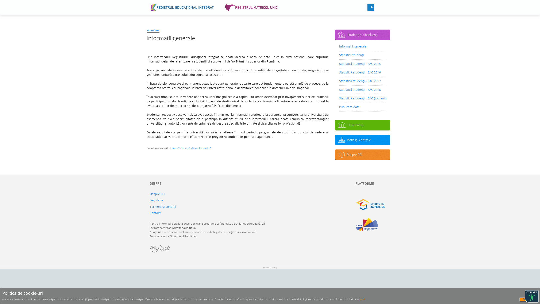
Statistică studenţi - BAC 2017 (360, 81)
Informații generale (352, 46)
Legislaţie (156, 200)
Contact (155, 213)
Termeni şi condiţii (163, 207)
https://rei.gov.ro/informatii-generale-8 (191, 148)
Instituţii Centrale (359, 140)
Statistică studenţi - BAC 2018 (360, 90)
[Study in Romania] (372, 204)
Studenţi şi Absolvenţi (362, 35)
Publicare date (349, 107)
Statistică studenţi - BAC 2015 (360, 64)
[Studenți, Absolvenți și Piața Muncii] (372, 224)
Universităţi (355, 125)
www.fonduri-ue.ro (184, 228)
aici (362, 299)
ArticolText (153, 30)
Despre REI (354, 154)
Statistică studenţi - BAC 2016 (360, 72)
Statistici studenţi (351, 55)
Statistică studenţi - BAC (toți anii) (362, 98)
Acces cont (372, 8)
